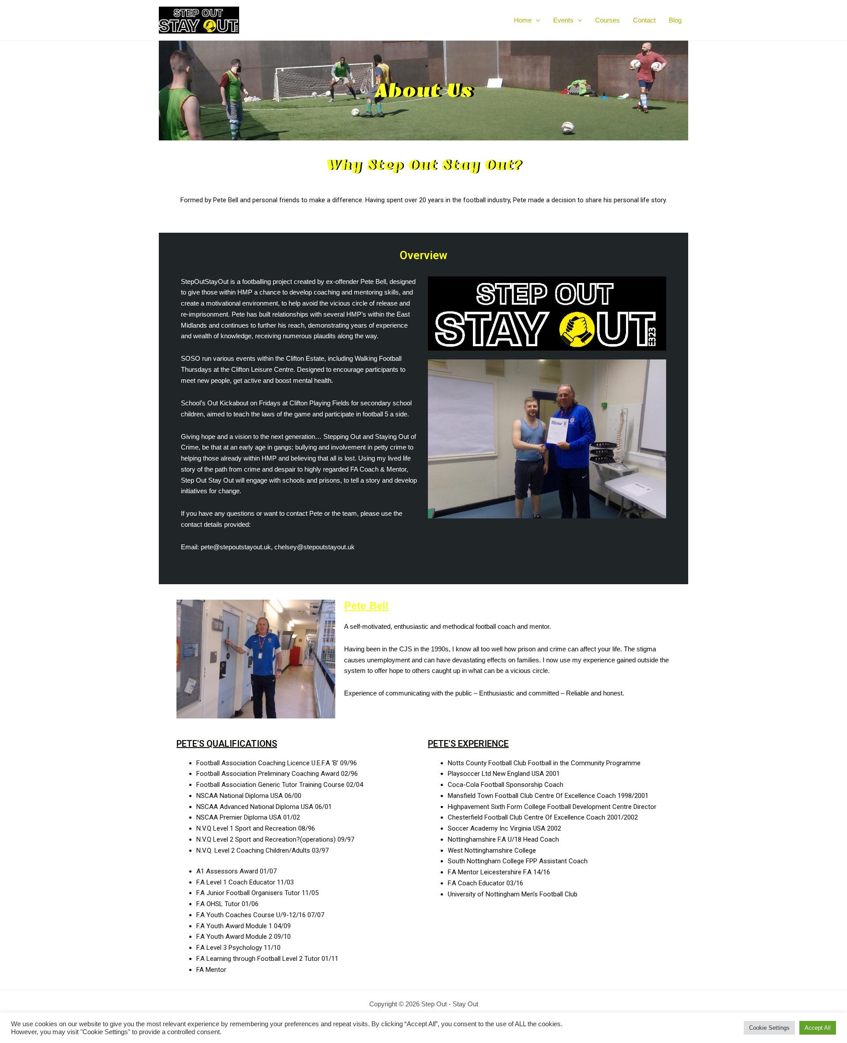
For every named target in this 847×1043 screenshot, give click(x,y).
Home (523, 20)
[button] (536, 20)
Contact (644, 20)
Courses (607, 20)
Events (563, 20)
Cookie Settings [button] (769, 1027)
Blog (675, 20)
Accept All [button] (818, 1027)
